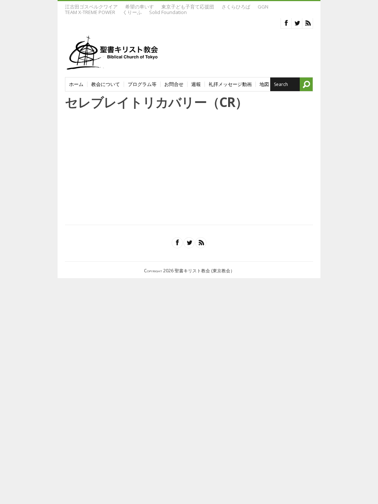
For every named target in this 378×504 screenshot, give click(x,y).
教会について (105, 84)
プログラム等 (142, 84)
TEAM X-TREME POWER (90, 12)
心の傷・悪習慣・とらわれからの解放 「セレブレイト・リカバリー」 (188, 126)
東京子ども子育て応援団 (187, 6)
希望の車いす (139, 6)
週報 (196, 84)
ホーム (76, 84)
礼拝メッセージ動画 (230, 84)
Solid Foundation (168, 12)
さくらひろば (235, 6)
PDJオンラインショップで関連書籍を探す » (115, 196)
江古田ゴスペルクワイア (91, 6)
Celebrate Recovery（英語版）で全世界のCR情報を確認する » (137, 209)
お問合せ (173, 84)
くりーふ (132, 12)
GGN (263, 6)
